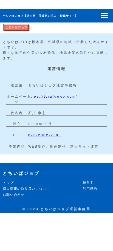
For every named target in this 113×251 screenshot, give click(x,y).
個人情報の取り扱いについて (26, 188)
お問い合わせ (13, 194)
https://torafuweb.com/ (53, 96)
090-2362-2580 (44, 134)
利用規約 (90, 188)
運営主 (88, 182)
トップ (8, 182)
